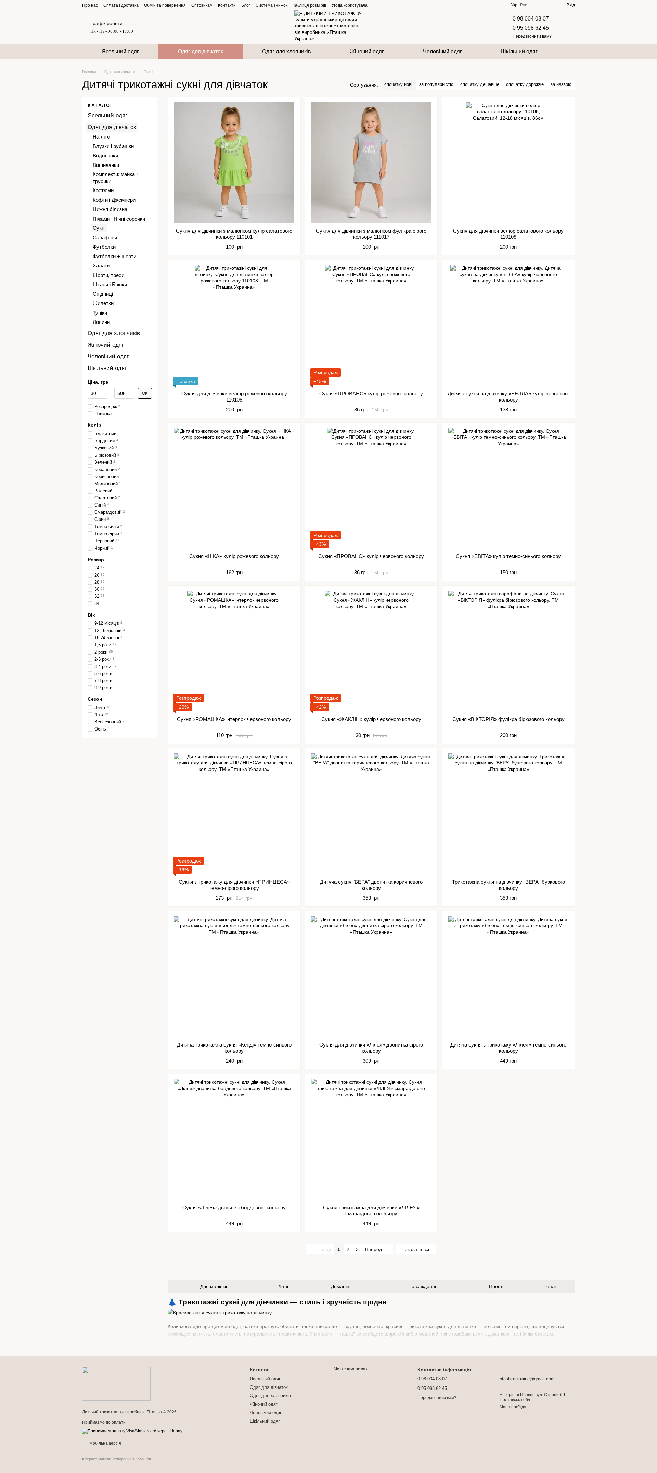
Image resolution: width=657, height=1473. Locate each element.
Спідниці (103, 294)
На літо (101, 137)
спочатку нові (398, 84)
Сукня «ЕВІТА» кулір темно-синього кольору (508, 556)
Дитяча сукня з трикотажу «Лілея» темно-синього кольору (508, 1048)
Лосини (101, 322)
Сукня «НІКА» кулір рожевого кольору (234, 556)
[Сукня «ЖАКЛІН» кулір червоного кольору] (371, 651)
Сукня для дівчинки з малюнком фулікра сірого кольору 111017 (371, 234)
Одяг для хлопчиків (286, 51)
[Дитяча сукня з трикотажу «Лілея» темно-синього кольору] (508, 976)
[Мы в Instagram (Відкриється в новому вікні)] (385, 5)
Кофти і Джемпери (114, 200)
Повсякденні (422, 1286)
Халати (101, 266)
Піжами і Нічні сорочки (119, 219)
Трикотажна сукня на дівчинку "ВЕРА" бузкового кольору (508, 885)
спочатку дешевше (479, 84)
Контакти (227, 5)
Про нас (90, 5)
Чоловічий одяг (442, 51)
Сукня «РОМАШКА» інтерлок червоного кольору (234, 719)
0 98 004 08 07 (531, 19)
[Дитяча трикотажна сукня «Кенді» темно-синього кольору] (234, 976)
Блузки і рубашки (113, 146)
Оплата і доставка (121, 5)
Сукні (99, 228)
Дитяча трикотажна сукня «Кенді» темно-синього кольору (234, 1048)
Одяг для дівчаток (200, 51)
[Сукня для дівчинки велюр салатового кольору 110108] (508, 162)
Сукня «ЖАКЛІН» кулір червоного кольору (371, 719)
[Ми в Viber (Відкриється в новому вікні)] (401, 5)
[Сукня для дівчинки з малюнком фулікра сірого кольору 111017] (371, 162)
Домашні (340, 1286)
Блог (245, 5)
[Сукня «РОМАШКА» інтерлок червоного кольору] (234, 651)
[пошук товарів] (569, 51)
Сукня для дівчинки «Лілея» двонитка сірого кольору (371, 1048)
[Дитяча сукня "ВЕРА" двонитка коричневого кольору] (371, 813)
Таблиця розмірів (309, 5)
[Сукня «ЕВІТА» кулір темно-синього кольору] (508, 488)
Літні (283, 1286)
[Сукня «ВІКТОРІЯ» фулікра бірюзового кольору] (508, 651)
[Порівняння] (536, 5)
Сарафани (105, 237)
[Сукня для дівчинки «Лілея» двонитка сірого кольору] (371, 976)
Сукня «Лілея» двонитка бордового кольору (234, 1207)
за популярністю (436, 84)
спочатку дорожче (525, 84)
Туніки (100, 313)
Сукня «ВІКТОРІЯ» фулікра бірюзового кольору (508, 719)
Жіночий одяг (367, 51)
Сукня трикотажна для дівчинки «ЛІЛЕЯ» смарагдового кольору (371, 1210)
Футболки (104, 247)
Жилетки (103, 303)
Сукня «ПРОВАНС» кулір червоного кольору (371, 556)
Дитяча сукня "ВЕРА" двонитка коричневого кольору (371, 885)
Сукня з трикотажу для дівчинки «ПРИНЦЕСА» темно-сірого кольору (234, 885)
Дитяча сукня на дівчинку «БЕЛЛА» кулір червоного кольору (508, 397)
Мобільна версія (104, 1443)
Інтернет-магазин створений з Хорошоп (116, 1459)
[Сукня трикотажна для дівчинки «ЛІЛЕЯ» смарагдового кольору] (371, 1139)
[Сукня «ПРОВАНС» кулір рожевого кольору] (371, 325)
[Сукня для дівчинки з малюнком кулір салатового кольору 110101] (234, 162)
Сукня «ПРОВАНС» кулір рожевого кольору (371, 393)
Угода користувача (350, 5)
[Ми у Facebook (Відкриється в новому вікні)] (377, 5)
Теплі (550, 1286)
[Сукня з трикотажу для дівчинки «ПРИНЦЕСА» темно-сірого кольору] (234, 813)
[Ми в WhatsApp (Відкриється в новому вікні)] (410, 5)
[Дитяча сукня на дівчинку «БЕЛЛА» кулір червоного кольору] (508, 325)
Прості (496, 1286)
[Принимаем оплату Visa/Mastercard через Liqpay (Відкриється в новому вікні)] (132, 1431)
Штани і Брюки (110, 285)
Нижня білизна (110, 209)
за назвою (561, 84)
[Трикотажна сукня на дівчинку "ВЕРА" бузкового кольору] (508, 813)
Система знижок (271, 5)
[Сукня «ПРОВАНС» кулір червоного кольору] (371, 488)
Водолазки (105, 156)
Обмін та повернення (165, 5)
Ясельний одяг (120, 51)
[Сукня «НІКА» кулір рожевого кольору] (234, 488)
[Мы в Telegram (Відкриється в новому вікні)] (393, 5)
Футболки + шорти (114, 256)
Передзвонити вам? (532, 36)
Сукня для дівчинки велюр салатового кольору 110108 (508, 234)
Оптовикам (201, 5)
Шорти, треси (108, 275)
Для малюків (214, 1286)
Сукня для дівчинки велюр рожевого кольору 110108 (234, 397)
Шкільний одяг (519, 51)
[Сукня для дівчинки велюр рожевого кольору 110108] (234, 325)
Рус (523, 5)
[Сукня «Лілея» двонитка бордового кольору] (234, 1139)
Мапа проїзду (513, 1407)
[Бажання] (549, 5)
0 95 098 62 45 (531, 28)
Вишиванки (106, 165)
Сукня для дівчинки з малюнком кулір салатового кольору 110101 (234, 234)
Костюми (103, 191)
